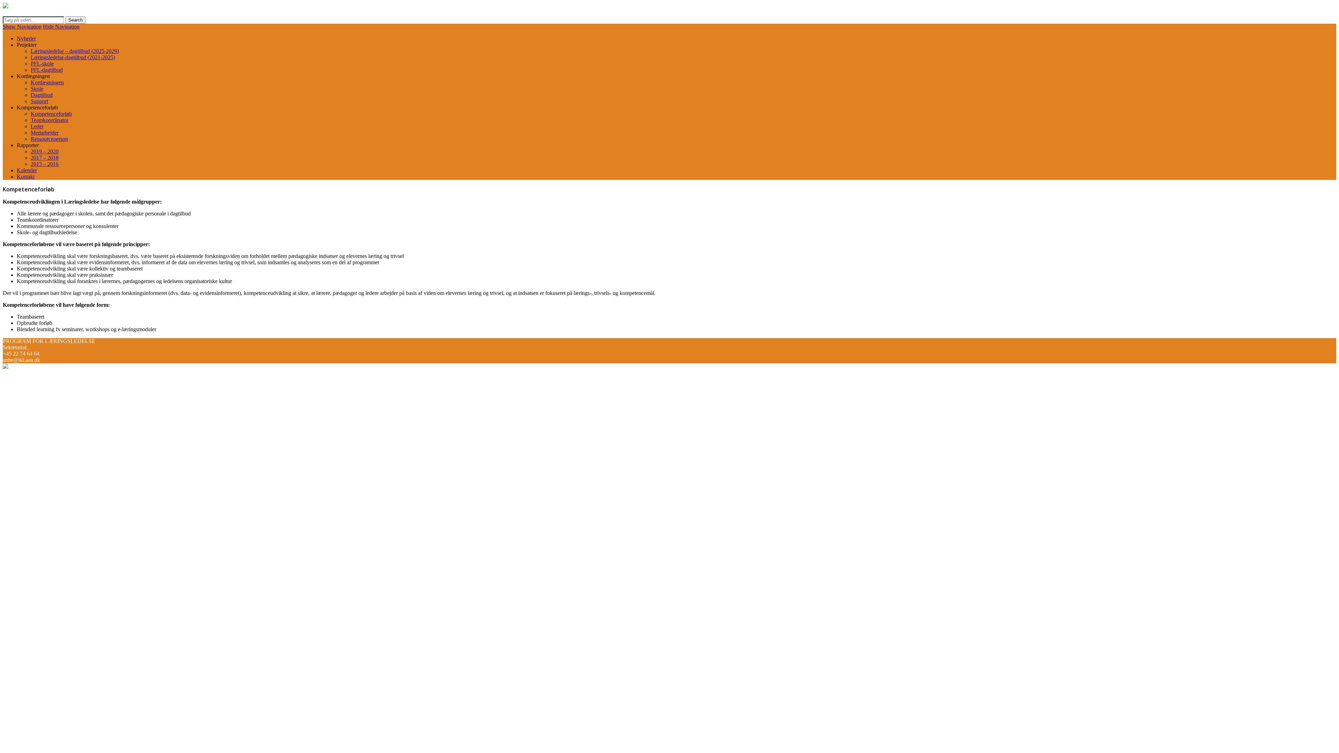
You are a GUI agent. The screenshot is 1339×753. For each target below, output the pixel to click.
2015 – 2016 (45, 164)
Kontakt (26, 177)
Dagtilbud (42, 95)
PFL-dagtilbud (47, 70)
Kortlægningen (47, 82)
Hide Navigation (61, 27)
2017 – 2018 (45, 158)
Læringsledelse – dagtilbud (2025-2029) (75, 51)
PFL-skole (42, 64)
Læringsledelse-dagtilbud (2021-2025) (73, 57)
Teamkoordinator (49, 120)
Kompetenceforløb (51, 114)
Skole (37, 89)
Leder (37, 126)
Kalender (27, 170)
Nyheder (26, 38)
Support (39, 101)
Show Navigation (22, 27)
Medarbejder (45, 133)
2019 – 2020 (45, 151)
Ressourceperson (49, 139)
